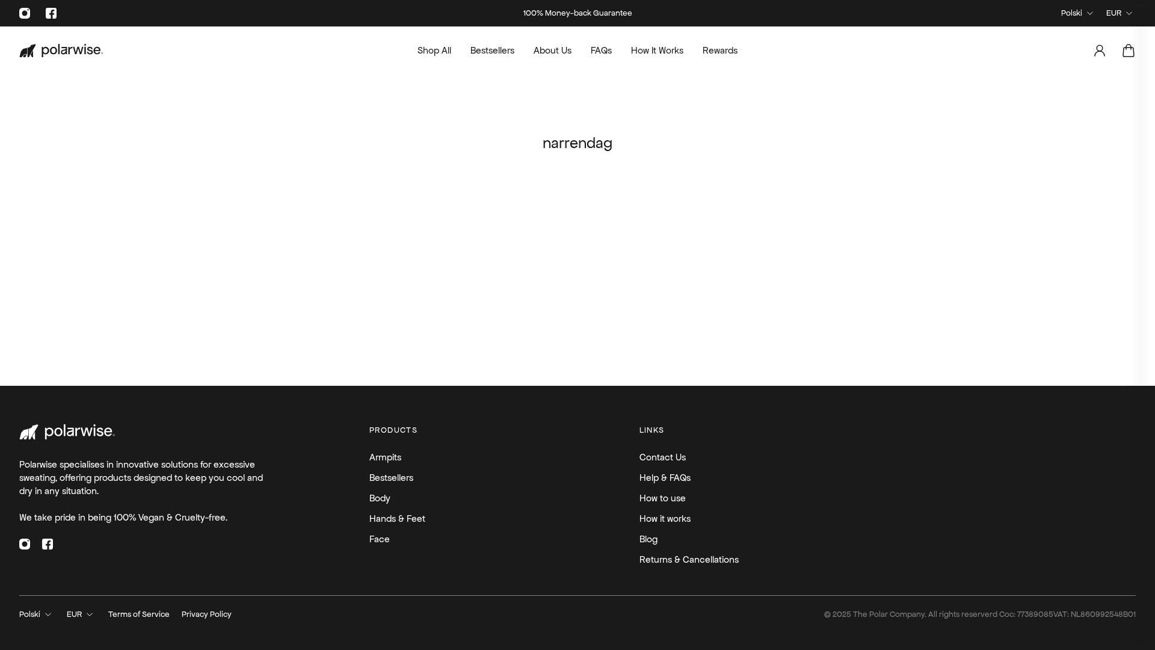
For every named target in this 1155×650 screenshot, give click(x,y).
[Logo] (61, 50)
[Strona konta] (1099, 50)
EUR (1113, 13)
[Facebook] (51, 13)
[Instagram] (24, 13)
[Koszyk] (1128, 50)
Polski (1071, 13)
